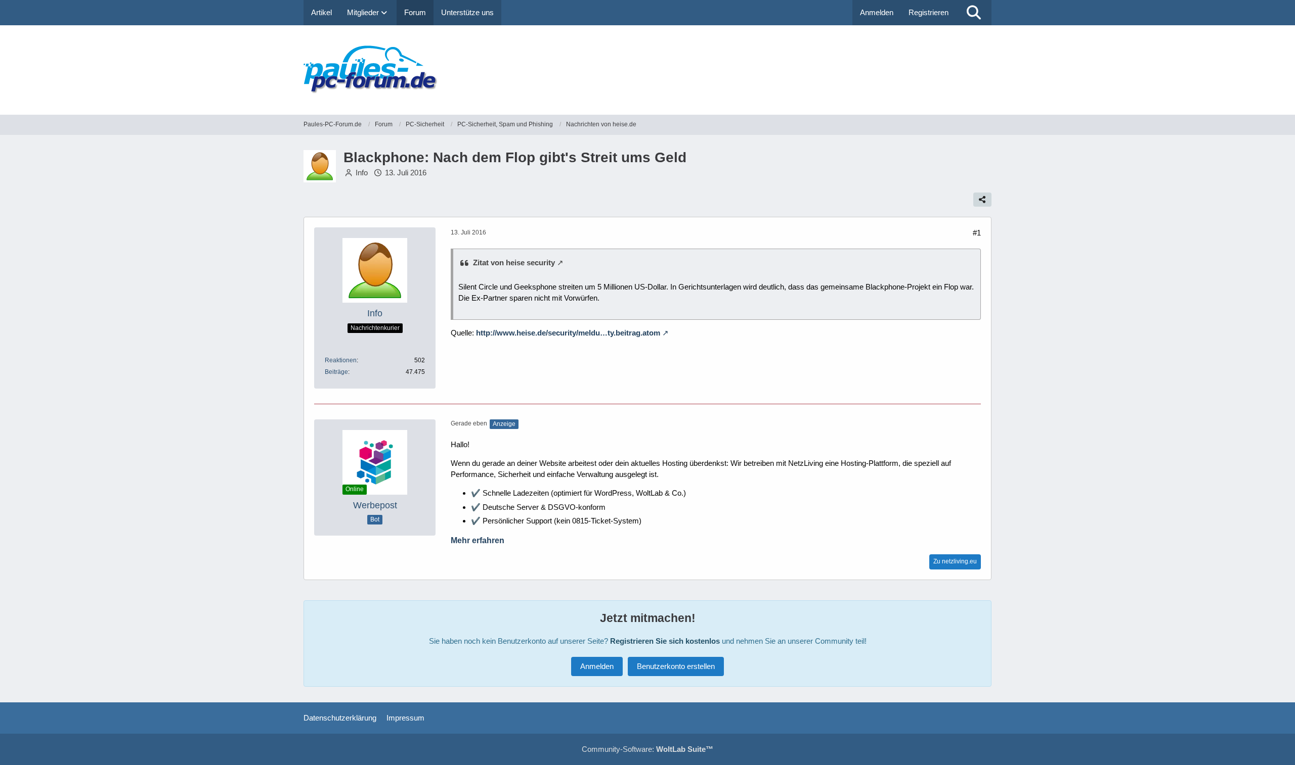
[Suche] (973, 12)
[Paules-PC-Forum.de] (647, 70)
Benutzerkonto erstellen (676, 666)
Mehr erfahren (477, 540)
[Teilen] (982, 200)
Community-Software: (647, 749)
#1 (977, 232)
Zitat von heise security (514, 262)
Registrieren (928, 12)
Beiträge (336, 371)
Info (362, 172)
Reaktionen (341, 360)
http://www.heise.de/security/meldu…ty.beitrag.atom (568, 332)
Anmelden (876, 12)
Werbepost (375, 505)
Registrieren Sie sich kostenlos (665, 641)
